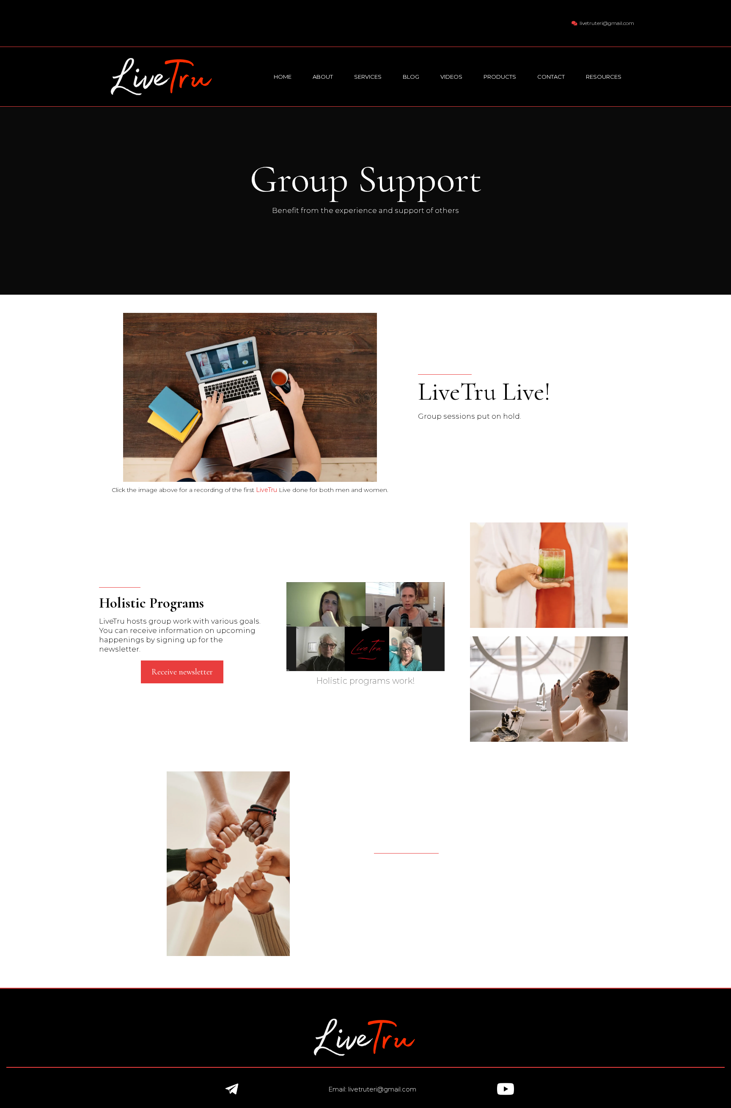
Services (368, 76)
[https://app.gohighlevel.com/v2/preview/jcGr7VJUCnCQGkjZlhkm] (365, 1037)
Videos (451, 76)
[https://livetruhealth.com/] (162, 76)
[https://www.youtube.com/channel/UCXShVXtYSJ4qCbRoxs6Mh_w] (505, 1088)
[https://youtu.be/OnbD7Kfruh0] (250, 397)
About (323, 76)
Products (500, 76)
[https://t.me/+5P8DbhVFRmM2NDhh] (231, 1088)
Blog (411, 76)
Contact (551, 76)
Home (282, 76)
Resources (603, 76)
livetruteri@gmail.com (607, 23)
